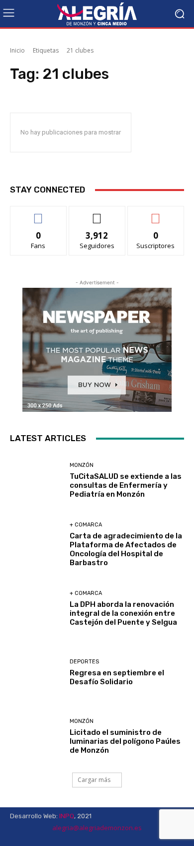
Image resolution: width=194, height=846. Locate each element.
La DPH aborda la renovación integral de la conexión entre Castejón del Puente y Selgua (123, 613)
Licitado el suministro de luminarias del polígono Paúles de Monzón (125, 741)
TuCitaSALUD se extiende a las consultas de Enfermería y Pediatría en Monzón (126, 485)
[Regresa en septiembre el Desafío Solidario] (36, 673)
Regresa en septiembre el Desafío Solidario (117, 677)
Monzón (82, 465)
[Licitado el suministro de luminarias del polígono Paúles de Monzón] (36, 737)
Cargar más (94, 780)
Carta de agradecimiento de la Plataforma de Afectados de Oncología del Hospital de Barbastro (126, 549)
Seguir (97, 213)
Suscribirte (156, 213)
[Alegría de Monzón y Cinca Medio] (97, 13)
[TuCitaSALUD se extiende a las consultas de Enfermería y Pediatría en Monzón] (36, 481)
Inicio (17, 50)
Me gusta (38, 213)
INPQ (66, 816)
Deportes (84, 661)
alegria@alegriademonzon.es (97, 827)
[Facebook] (154, 838)
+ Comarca (86, 524)
